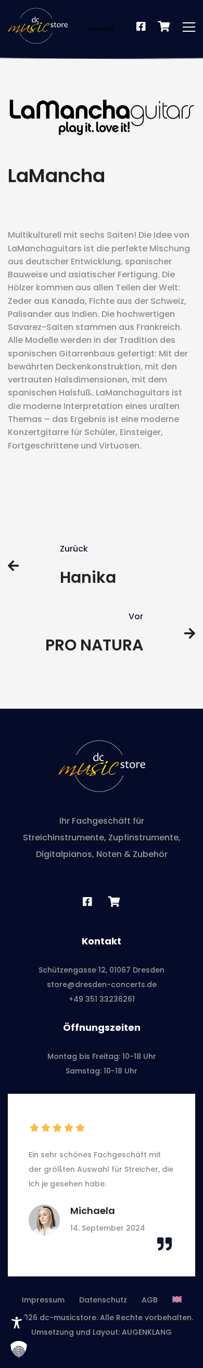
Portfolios (118, 14)
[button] (18, 1349)
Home (77, 14)
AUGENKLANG (147, 1332)
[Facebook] (141, 27)
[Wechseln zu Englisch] (177, 1299)
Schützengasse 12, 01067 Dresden (101, 970)
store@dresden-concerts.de (102, 984)
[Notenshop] (164, 27)
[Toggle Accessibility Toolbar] (16, 1322)
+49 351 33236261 (102, 999)
